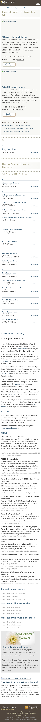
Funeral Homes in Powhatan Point (13, 599)
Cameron (5, 125)
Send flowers (22, 349)
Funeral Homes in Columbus (11, 628)
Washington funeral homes (25, 712)
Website (20, 59)
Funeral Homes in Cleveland (11, 622)
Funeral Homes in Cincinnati (11, 625)
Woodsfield (8, 131)
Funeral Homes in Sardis (10, 596)
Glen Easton (29, 128)
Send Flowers (34, 152)
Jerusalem (25, 131)
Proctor (13, 125)
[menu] (38, 3)
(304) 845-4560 (10, 59)
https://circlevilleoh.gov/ (9, 428)
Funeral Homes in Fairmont (11, 607)
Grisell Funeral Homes (13, 87)
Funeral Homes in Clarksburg (12, 613)
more (24, 696)
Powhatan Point (9, 128)
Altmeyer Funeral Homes (15, 37)
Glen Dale (17, 131)
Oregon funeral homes (11, 713)
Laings (27, 125)
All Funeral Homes (20, 715)
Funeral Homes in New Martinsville (14, 593)
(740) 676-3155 (10, 110)
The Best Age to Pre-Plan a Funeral (19, 682)
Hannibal (20, 125)
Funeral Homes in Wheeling (11, 610)
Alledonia (20, 128)
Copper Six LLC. (20, 717)
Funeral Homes (12, 712)
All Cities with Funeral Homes (28, 713)
